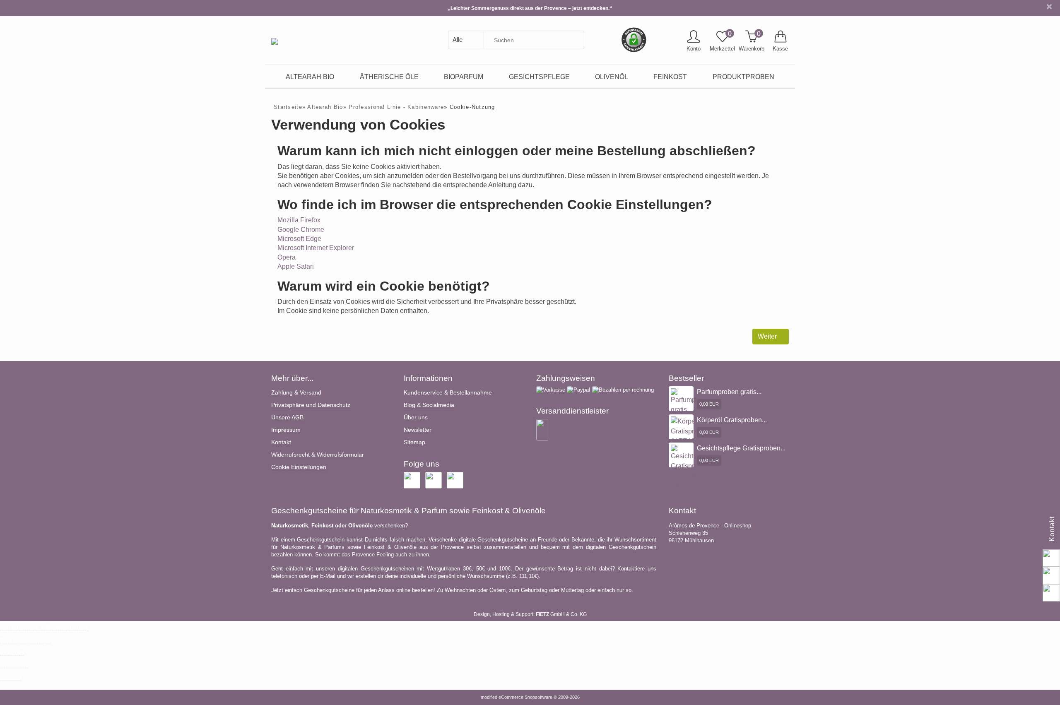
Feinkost (670, 76)
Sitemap (414, 442)
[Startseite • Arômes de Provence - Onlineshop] (274, 35)
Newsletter (417, 429)
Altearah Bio (310, 76)
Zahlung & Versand (296, 392)
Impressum (286, 429)
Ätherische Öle (389, 76)
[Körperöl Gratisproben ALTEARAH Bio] (690, 435)
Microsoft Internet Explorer (315, 247)
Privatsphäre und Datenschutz (310, 405)
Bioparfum (463, 76)
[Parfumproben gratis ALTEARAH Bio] (692, 410)
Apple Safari (295, 266)
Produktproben (743, 76)
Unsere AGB (287, 417)
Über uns (416, 417)
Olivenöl (611, 76)
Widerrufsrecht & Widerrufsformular (317, 454)
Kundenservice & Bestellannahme (448, 392)
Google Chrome (300, 229)
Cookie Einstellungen (298, 467)
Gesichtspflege (539, 76)
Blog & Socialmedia (429, 405)
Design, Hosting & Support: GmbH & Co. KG (530, 614)
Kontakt (281, 442)
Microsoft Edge (299, 238)
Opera (286, 257)
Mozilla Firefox (298, 220)
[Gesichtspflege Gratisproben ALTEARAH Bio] (693, 467)
